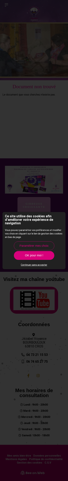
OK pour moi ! (34, 255)
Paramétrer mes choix (34, 245)
